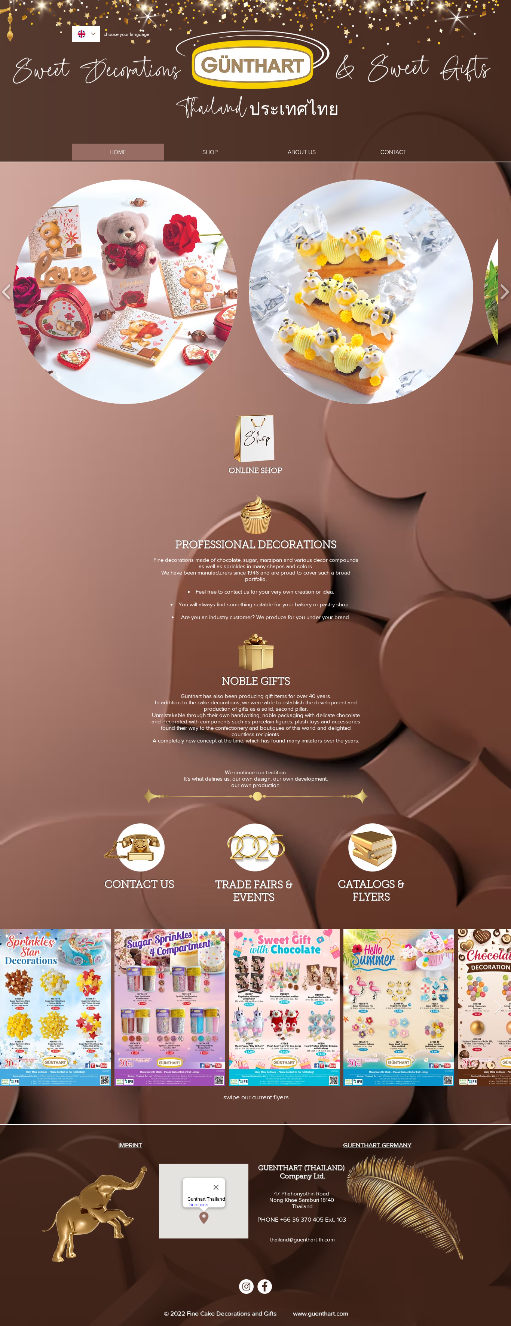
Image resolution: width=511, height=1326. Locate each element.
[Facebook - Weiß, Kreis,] (264, 1286)
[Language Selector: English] (86, 34)
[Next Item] (498, 1007)
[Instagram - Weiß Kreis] (246, 1286)
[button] (125, 292)
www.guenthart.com (320, 1313)
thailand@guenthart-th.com (302, 1239)
